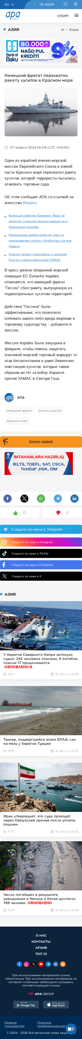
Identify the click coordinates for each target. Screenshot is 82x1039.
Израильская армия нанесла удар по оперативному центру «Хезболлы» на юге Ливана (40, 240)
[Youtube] (41, 964)
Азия (74, 30)
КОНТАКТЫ (41, 941)
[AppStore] (56, 1005)
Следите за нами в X (26, 576)
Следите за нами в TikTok (30, 553)
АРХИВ (41, 948)
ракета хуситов (50, 410)
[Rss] (63, 964)
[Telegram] (48, 964)
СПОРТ (63, 16)
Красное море (17, 421)
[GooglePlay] (26, 1005)
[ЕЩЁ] (75, 16)
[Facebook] (19, 964)
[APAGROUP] (41, 994)
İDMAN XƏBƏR (41, 442)
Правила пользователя (14, 1024)
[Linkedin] (55, 964)
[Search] (65, 4)
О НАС (41, 935)
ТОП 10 (41, 954)
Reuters (29, 203)
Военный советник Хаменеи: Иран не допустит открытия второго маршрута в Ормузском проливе (38, 221)
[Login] (75, 4)
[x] (33, 964)
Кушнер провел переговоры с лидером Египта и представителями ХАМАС (38, 257)
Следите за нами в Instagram (32, 542)
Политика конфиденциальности (53, 1024)
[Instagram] (26, 964)
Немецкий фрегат (19, 410)
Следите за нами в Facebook (32, 565)
